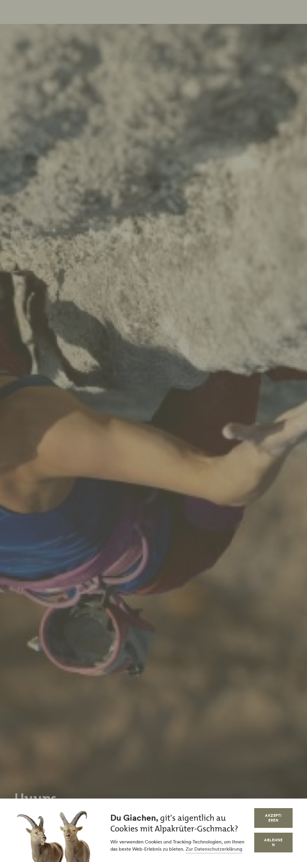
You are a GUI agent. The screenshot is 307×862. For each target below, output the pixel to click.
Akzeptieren (273, 817)
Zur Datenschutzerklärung (214, 849)
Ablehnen (273, 842)
